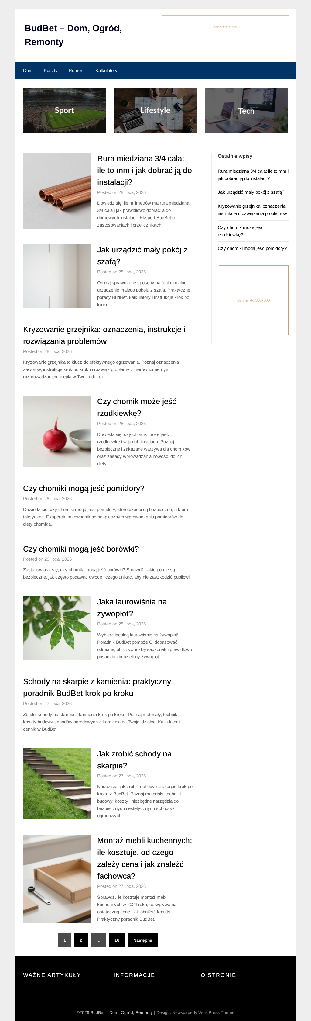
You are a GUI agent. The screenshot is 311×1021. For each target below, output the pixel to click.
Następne (142, 940)
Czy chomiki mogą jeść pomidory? (84, 488)
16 (116, 940)
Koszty (51, 70)
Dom (28, 70)
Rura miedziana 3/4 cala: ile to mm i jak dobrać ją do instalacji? (144, 170)
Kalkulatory (106, 70)
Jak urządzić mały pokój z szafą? (251, 192)
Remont (76, 70)
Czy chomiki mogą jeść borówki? (81, 548)
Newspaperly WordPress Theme (203, 1012)
